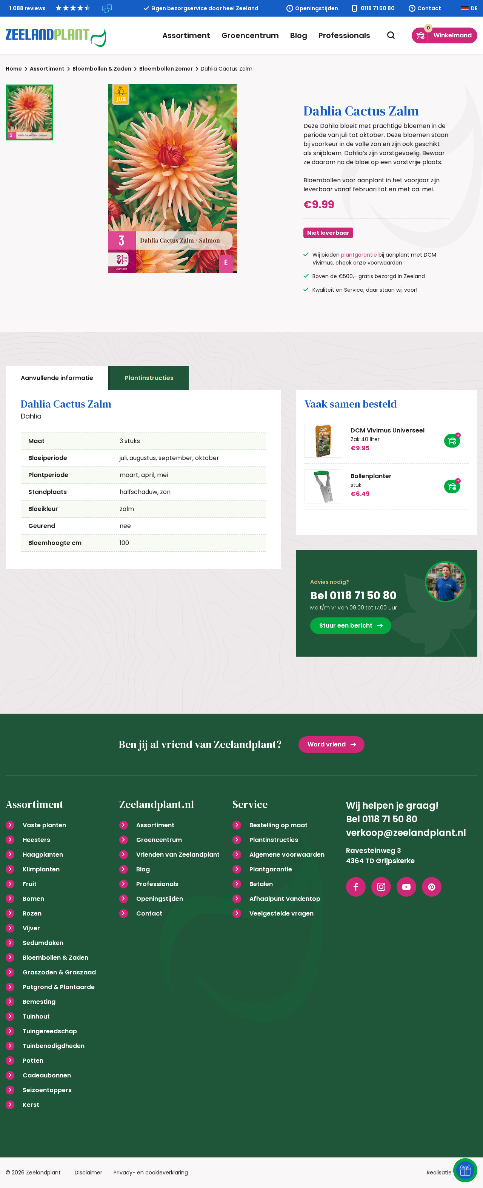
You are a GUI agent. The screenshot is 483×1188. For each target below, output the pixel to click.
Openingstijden (316, 8)
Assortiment (186, 35)
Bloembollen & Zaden (55, 957)
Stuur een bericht (345, 625)
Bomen (33, 898)
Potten (33, 1060)
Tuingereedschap (50, 1031)
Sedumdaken (43, 943)
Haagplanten (43, 854)
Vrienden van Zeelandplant (178, 854)
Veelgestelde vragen (281, 913)
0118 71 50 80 (378, 8)
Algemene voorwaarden (287, 854)
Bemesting (39, 1001)
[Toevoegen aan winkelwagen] (452, 441)
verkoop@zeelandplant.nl (406, 832)
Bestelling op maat (278, 825)
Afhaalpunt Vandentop (284, 898)
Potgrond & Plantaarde (59, 987)
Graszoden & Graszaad (59, 972)
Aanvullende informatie (57, 378)
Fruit (30, 884)
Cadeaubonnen (47, 1075)
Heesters (36, 840)
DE (474, 8)
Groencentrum (250, 35)
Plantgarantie (270, 869)
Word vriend (327, 744)
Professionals (344, 35)
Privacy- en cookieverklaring (151, 1172)
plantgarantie (359, 255)
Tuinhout (36, 1016)
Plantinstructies (149, 378)
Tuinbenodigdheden (54, 1046)
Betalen (261, 884)
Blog (298, 35)
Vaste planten (44, 825)
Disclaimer (88, 1172)
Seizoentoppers (47, 1090)
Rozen (32, 913)
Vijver (31, 928)
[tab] (57, 378)
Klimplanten (41, 869)
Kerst (31, 1104)
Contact (429, 8)
